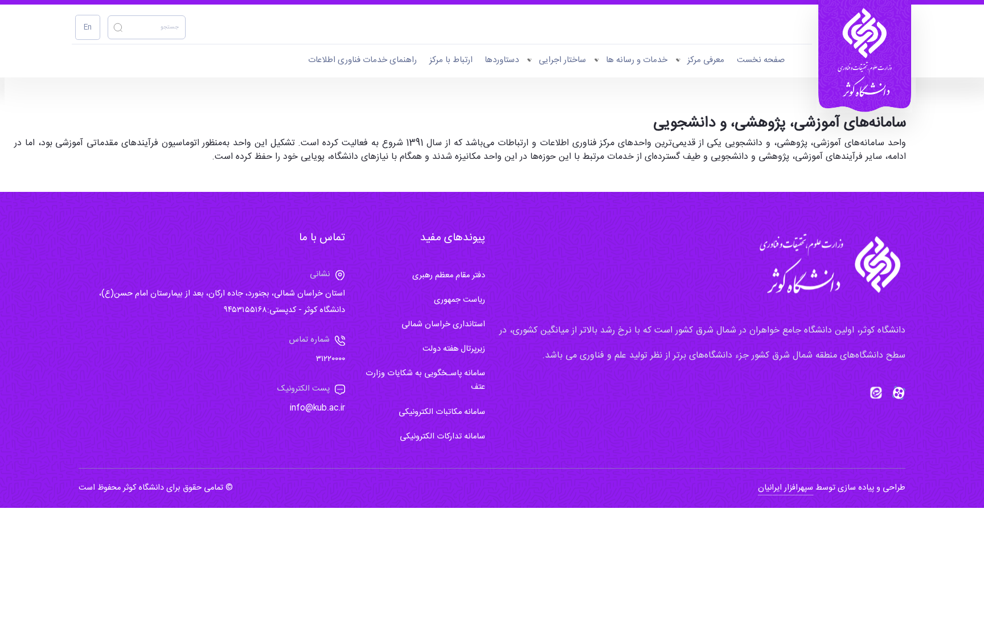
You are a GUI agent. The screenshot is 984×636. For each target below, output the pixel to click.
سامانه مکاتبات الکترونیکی (442, 412)
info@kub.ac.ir (317, 408)
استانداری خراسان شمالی (443, 324)
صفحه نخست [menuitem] (761, 60)
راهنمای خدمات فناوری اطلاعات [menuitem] (362, 60)
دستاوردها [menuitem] (502, 60)
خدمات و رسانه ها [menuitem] (636, 60)
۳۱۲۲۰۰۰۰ (330, 359)
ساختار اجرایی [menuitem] (562, 60)
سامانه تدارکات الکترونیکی (442, 437)
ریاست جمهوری (459, 300)
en (88, 28)
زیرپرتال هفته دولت (454, 349)
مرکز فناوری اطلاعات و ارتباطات (556, 143)
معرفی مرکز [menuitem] (705, 60)
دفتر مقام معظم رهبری (448, 275)
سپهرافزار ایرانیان (785, 488)
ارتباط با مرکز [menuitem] (451, 60)
